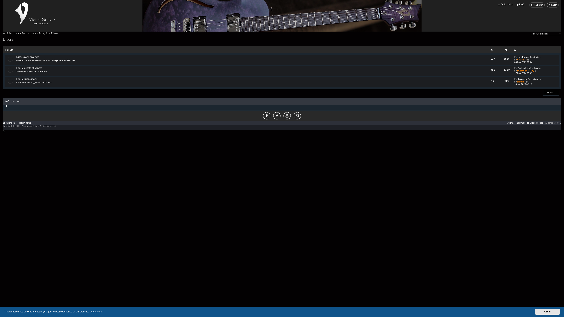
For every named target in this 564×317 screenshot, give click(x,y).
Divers (8, 39)
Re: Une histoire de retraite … (527, 57)
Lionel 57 (521, 82)
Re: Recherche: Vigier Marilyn (527, 68)
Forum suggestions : (27, 79)
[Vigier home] (21, 13)
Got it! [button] (547, 312)
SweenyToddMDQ (525, 71)
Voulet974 (522, 60)
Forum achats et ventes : (29, 68)
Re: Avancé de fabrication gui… (528, 79)
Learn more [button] (96, 311)
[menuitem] (520, 4)
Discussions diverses (27, 57)
